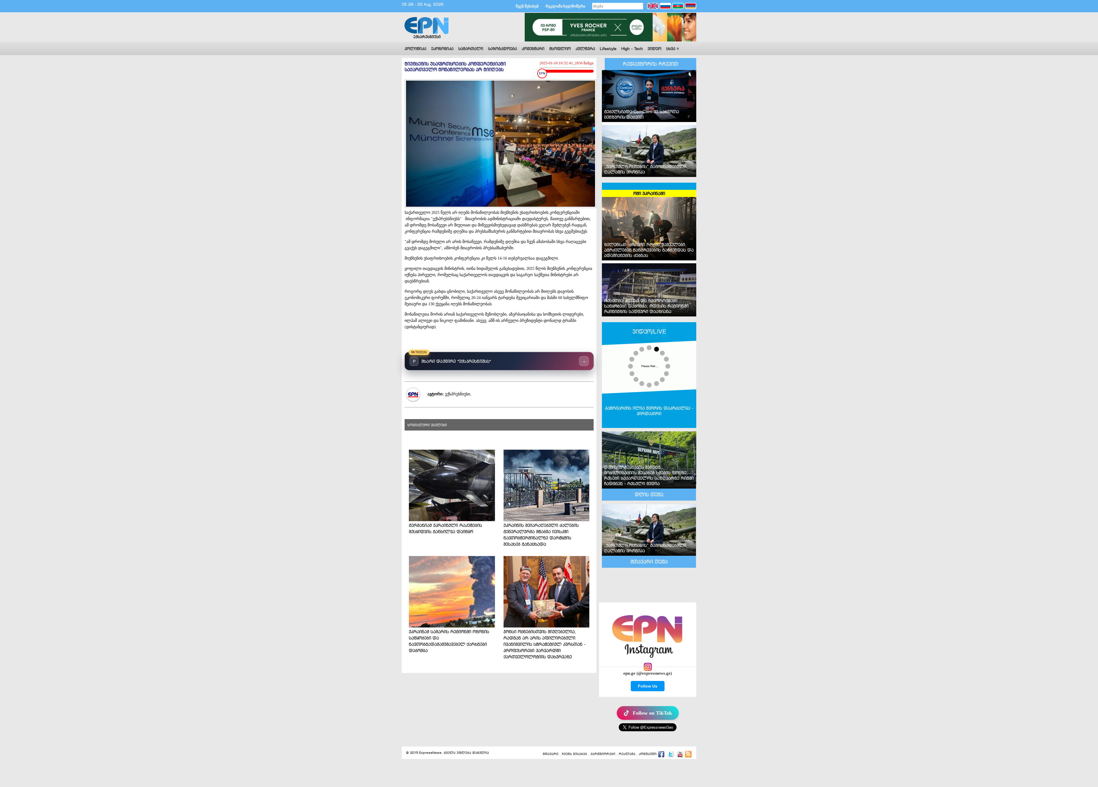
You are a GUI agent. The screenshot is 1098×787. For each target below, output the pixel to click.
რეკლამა (627, 754)
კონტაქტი (648, 754)
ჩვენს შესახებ (574, 754)
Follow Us (647, 686)
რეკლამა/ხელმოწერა (565, 6)
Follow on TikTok (652, 713)
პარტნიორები (602, 754)
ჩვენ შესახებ (527, 6)
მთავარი (550, 754)
